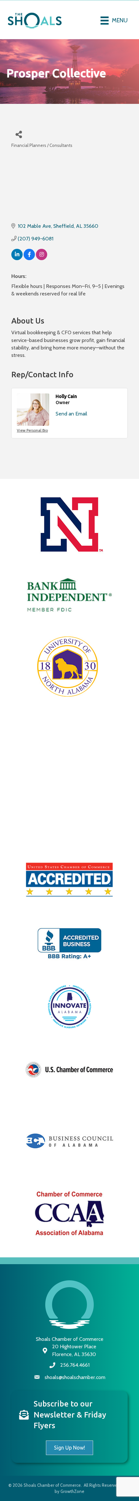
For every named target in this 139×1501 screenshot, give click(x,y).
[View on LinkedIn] (17, 258)
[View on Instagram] (41, 258)
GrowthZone (72, 1491)
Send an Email (71, 414)
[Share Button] (18, 134)
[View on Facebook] (29, 258)
